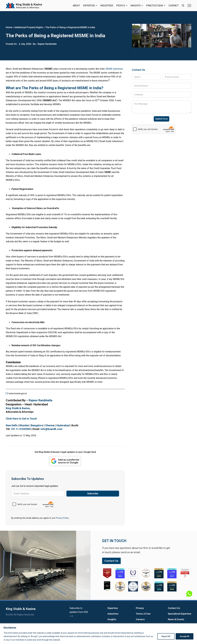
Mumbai (24, 425)
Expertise (89, 5)
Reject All (166, 636)
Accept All (184, 636)
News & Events (176, 619)
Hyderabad (63, 425)
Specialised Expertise (179, 613)
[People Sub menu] (126, 5)
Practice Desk (154, 5)
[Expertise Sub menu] (96, 5)
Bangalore (37, 425)
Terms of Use (143, 613)
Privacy (140, 608)
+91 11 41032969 (21, 428)
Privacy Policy (62, 518)
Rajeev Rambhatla (40, 400)
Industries (106, 5)
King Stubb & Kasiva (18, 408)
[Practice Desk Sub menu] (165, 5)
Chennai (50, 425)
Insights (135, 5)
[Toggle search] (183, 5)
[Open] (189, 5)
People (120, 5)
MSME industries (114, 68)
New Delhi (11, 425)
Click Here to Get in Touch (21, 418)
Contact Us (174, 608)
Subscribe (92, 493)
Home (9, 27)
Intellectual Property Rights (28, 27)
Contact (174, 5)
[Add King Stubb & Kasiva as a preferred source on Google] (65, 461)
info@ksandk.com (51, 428)
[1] (7, 393)
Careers (140, 619)
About (76, 5)
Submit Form (161, 119)
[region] (98, 633)
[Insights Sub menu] (142, 5)
